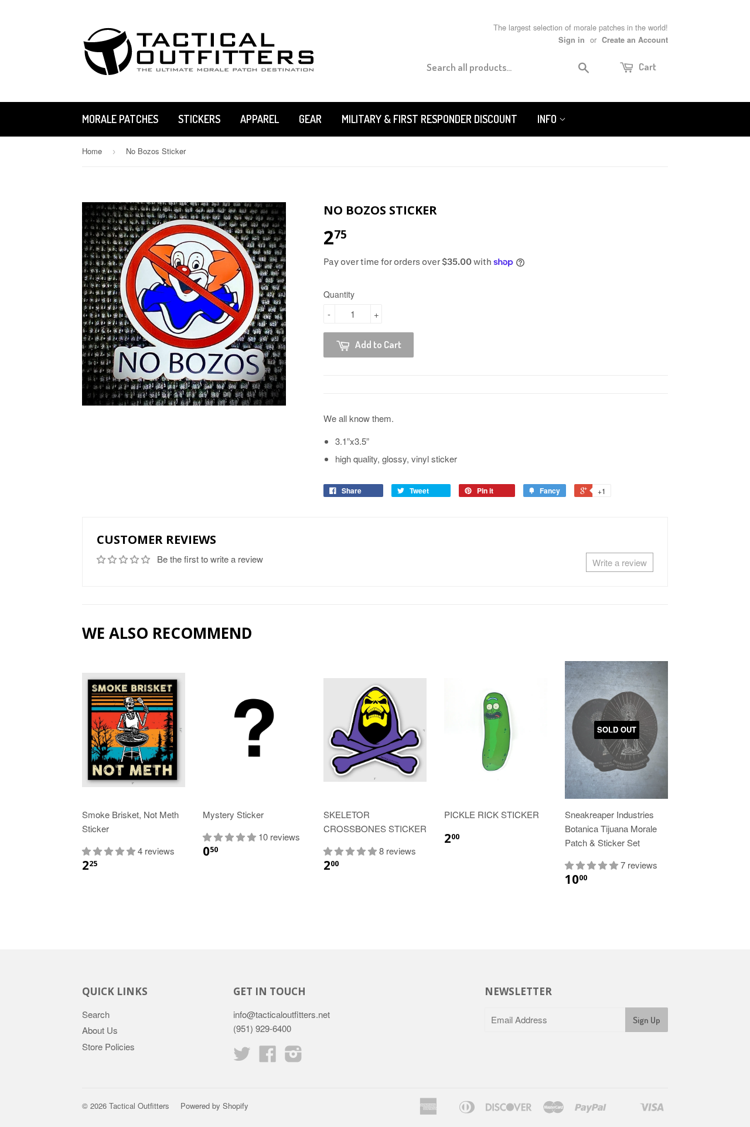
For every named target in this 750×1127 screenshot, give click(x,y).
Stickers (199, 119)
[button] (110, 851)
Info (548, 119)
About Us (100, 1030)
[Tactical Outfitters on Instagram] (293, 1057)
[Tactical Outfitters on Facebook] (268, 1057)
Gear (310, 119)
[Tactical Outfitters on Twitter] (242, 1057)
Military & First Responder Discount (429, 119)
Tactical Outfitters (139, 1105)
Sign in (571, 40)
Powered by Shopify (214, 1105)
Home (92, 150)
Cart (646, 66)
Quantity (338, 294)
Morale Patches (120, 119)
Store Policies (108, 1046)
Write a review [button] (619, 562)
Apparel (259, 119)
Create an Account (635, 40)
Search (96, 1014)
